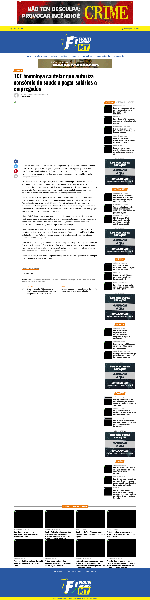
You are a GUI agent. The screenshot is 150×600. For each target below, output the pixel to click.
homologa (91, 280)
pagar (25, 281)
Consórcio (63, 280)
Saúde (39, 281)
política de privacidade (74, 571)
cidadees (55, 280)
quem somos (91, 571)
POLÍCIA (54, 56)
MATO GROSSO (41, 56)
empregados (81, 280)
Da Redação (26, 96)
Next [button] (130, 12)
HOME (28, 56)
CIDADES (75, 56)
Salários (32, 281)
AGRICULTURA (87, 56)
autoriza (38, 280)
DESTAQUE (72, 280)
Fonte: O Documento (30, 268)
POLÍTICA (64, 56)
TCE (44, 281)
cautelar (46, 280)
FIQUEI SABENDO (103, 56)
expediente (119, 56)
